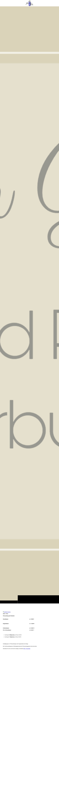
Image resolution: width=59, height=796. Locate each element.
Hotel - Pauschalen (26, 648)
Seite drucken (8, 611)
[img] (29, 304)
